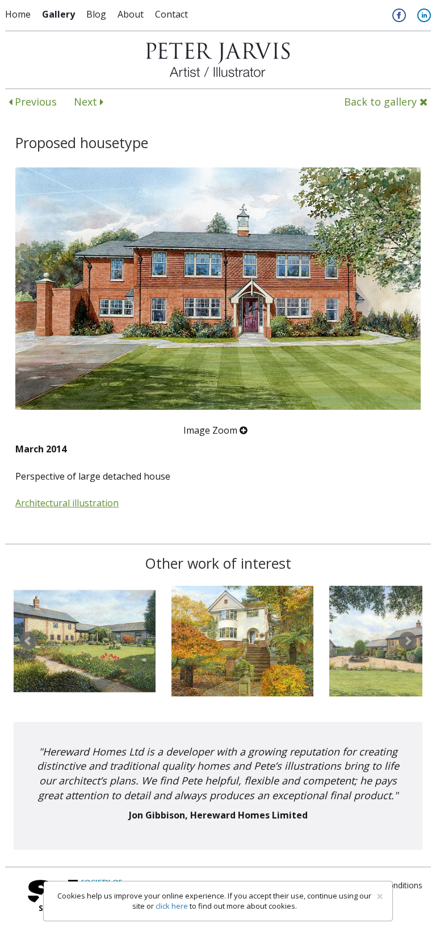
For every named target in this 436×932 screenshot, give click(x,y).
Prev (28, 641)
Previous (34, 101)
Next (87, 101)
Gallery (58, 14)
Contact (171, 14)
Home (18, 14)
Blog (96, 14)
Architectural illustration (67, 503)
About (131, 14)
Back (380, 101)
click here (172, 906)
